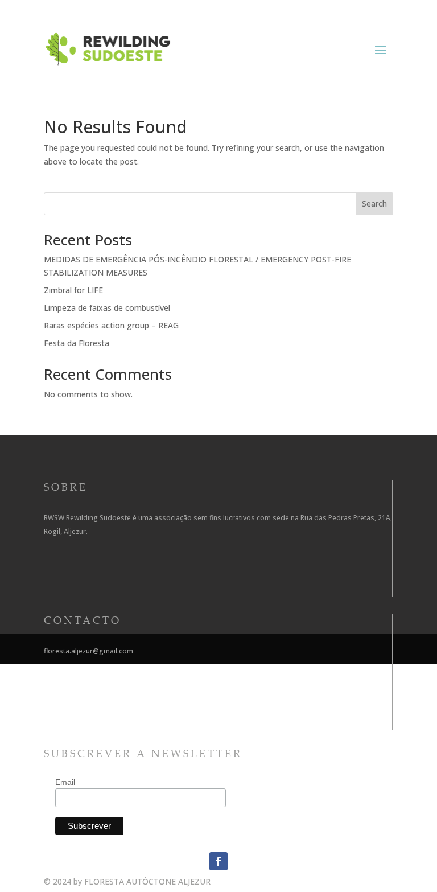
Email (65, 782)
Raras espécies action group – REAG (111, 325)
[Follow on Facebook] (218, 861)
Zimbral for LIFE (73, 290)
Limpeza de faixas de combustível (107, 307)
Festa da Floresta (76, 343)
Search (374, 203)
